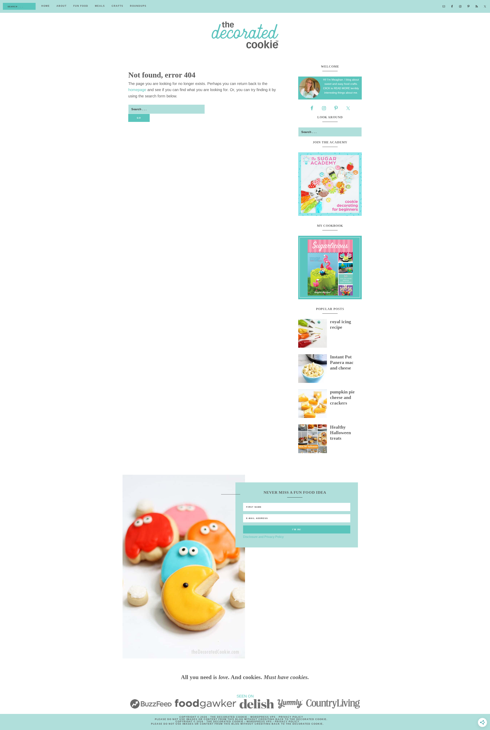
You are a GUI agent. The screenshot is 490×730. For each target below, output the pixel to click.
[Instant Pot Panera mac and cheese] (314, 369)
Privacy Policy (291, 717)
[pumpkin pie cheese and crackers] (314, 404)
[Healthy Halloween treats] (314, 439)
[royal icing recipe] (314, 334)
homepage (137, 90)
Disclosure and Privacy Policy (263, 536)
